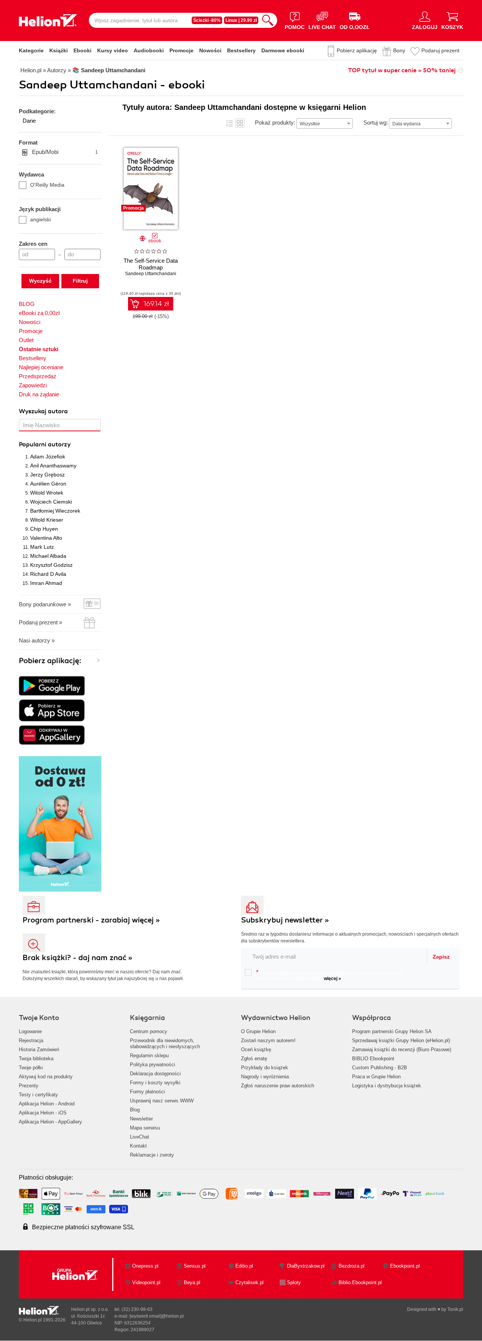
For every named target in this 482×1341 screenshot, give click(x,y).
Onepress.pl (145, 1266)
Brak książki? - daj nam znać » (78, 957)
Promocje (181, 50)
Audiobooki (149, 50)
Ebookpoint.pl (405, 1266)
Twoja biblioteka (36, 1058)
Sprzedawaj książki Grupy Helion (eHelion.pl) (401, 1040)
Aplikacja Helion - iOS (43, 1113)
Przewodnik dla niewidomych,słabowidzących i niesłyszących (165, 1043)
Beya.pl (192, 1282)
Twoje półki (31, 1067)
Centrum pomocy (148, 1031)
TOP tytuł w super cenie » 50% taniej (402, 70)
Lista (229, 123)
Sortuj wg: (375, 122)
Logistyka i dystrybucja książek (386, 1085)
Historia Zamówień (39, 1049)
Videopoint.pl (146, 1282)
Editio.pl (244, 1266)
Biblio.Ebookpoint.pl (360, 1282)
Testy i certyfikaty (38, 1094)
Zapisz (441, 957)
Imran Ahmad (46, 583)
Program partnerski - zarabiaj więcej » (91, 920)
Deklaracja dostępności (155, 1073)
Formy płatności (147, 1091)
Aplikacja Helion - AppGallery (50, 1122)
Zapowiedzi (33, 385)
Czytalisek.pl (249, 1282)
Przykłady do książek (264, 1067)
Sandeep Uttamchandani (150, 273)
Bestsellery (241, 50)
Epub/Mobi (65, 152)
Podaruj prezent (440, 50)
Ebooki (82, 50)
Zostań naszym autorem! (268, 1040)
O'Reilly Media (47, 185)
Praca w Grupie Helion (376, 1076)
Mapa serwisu (145, 1128)
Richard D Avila (48, 574)
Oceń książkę (256, 1049)
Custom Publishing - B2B (379, 1067)
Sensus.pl (195, 1266)
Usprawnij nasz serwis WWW (162, 1101)
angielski (40, 219)
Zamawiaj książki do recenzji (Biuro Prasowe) (401, 1049)
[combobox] (324, 123)
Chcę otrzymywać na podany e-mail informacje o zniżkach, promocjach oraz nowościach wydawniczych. (330, 975)
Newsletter (141, 1119)
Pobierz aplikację (357, 50)
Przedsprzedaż (37, 376)
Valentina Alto (46, 538)
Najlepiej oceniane (41, 367)
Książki (58, 50)
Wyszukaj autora (43, 411)
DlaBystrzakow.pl (306, 1266)
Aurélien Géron (48, 484)
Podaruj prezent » (40, 622)
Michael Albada (48, 556)
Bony (399, 50)
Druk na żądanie (39, 394)
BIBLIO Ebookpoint (373, 1058)
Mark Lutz (42, 547)
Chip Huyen (44, 529)
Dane (29, 120)
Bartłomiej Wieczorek (55, 511)
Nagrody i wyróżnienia (265, 1076)
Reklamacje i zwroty (152, 1155)
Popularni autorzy (45, 444)
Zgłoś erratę (254, 1058)
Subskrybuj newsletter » (285, 920)
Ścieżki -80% (207, 20)
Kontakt (138, 1146)
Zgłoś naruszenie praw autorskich (277, 1085)
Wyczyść (40, 281)
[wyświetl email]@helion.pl (157, 1316)
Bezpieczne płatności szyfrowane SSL (83, 1227)
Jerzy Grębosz (47, 475)
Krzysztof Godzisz (51, 565)
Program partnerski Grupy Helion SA (392, 1031)
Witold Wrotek (46, 493)
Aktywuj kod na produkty (46, 1076)
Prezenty (28, 1085)
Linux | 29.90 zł (241, 20)
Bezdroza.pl (352, 1266)
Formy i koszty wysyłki (155, 1082)
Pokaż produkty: (275, 122)
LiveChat (139, 1137)
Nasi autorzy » (37, 640)
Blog (135, 1110)
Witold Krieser (46, 520)
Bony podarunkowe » (45, 604)
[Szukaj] (267, 20)
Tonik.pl (455, 1309)
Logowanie (30, 1031)
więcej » (332, 978)
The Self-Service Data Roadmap (151, 264)
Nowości (210, 50)
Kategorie (31, 50)
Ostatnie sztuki (38, 349)
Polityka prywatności (152, 1064)
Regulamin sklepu (149, 1055)
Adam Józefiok (47, 457)
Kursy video (112, 50)
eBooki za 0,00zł (39, 313)
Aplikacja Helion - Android (47, 1104)
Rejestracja (31, 1040)
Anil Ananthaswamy (53, 466)
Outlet (26, 340)
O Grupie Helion (258, 1031)
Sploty (294, 1282)
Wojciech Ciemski (51, 502)
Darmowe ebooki (282, 50)
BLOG (27, 304)
